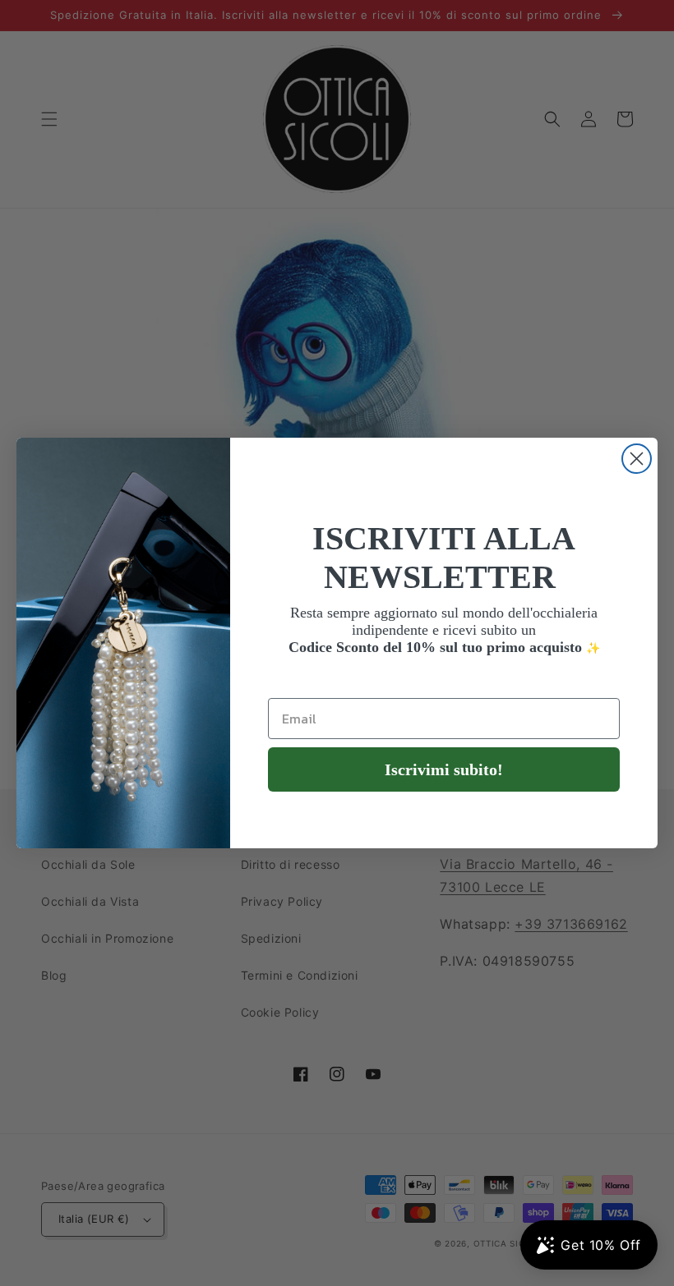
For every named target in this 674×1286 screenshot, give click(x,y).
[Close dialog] (636, 458)
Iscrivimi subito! (444, 769)
